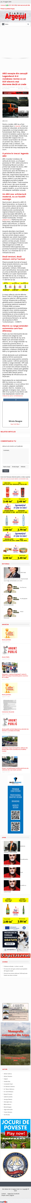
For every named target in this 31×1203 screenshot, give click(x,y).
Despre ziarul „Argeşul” (7, 1195)
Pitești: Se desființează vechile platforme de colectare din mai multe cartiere (15, 769)
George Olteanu (8, 1099)
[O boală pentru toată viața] (12, 859)
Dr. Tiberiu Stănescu (9, 1089)
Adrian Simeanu (8, 1076)
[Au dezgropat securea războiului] (12, 598)
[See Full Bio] (19, 424)
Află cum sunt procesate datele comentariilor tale (14, 479)
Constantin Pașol (8, 1084)
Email (27, 88)
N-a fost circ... (23, 587)
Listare (21, 88)
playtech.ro (6, 220)
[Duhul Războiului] (12, 611)
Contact (3, 5)
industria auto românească (12, 396)
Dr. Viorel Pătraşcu (8, 1091)
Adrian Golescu (8, 1073)
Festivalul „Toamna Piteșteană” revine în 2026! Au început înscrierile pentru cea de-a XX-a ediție (15, 675)
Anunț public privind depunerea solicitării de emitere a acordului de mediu (15, 729)
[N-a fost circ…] (12, 587)
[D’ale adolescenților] (12, 872)
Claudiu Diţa (7, 1081)
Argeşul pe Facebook (13, 1193)
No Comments (5, 88)
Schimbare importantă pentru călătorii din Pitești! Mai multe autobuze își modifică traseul (15, 749)
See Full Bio (15, 424)
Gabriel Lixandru (8, 1097)
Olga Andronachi (8, 1109)
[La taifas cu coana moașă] (12, 885)
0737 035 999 (12, 5)
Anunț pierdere (6, 694)
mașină (17, 126)
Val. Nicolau (7, 1114)
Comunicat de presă (8, 712)
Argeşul (6, 1079)
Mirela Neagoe (11, 87)
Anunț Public (5, 657)
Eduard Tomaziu (8, 1094)
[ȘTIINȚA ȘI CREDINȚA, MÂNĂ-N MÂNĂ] (12, 846)
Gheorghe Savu (8, 1102)
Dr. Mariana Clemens (9, 1086)
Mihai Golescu (7, 1104)
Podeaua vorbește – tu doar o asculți (13, 966)
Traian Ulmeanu (8, 1112)
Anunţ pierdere (6, 640)
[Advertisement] (15, 42)
